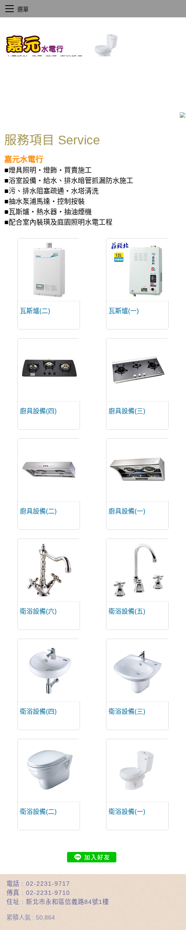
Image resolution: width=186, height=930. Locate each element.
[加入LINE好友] (91, 857)
